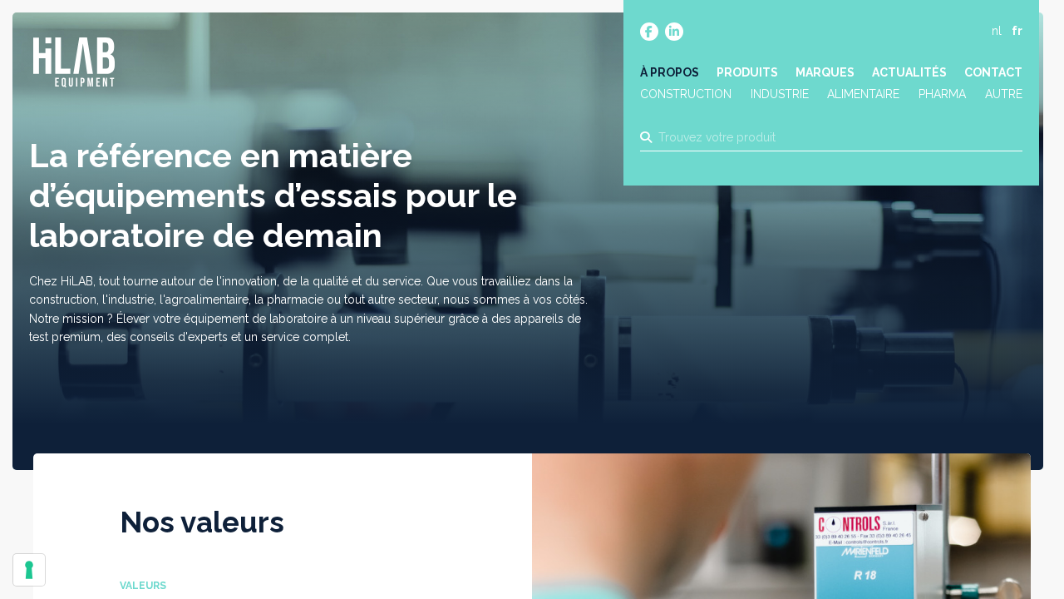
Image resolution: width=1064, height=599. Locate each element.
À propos (669, 72)
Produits (747, 72)
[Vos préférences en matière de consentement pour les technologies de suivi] (29, 570)
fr (1017, 30)
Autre (1003, 94)
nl (997, 30)
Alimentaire (863, 94)
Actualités (909, 72)
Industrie (780, 94)
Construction (686, 94)
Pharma (942, 94)
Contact (993, 72)
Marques (825, 72)
